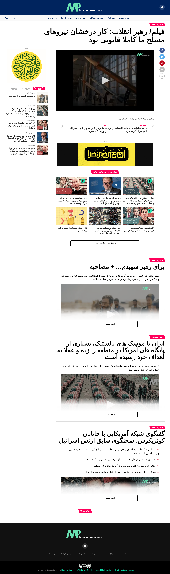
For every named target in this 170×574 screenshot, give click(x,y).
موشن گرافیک (66, 18)
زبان (16, 18)
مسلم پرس (122, 119)
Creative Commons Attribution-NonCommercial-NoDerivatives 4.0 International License (97, 570)
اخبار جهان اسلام (135, 119)
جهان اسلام (111, 18)
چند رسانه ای (80, 18)
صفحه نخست (124, 18)
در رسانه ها (52, 18)
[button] (105, 80)
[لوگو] (144, 54)
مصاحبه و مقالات (96, 18)
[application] (105, 80)
